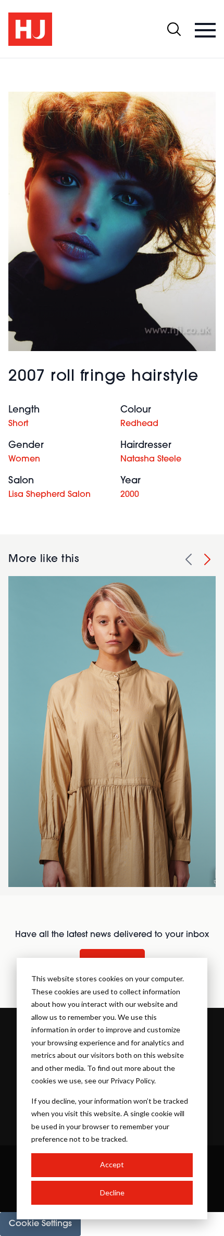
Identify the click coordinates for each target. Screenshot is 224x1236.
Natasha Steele (150, 459)
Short (18, 424)
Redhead (139, 424)
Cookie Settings (40, 1224)
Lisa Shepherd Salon (49, 495)
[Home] (30, 29)
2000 (129, 495)
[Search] (174, 29)
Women (24, 459)
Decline (112, 1192)
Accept (112, 1164)
